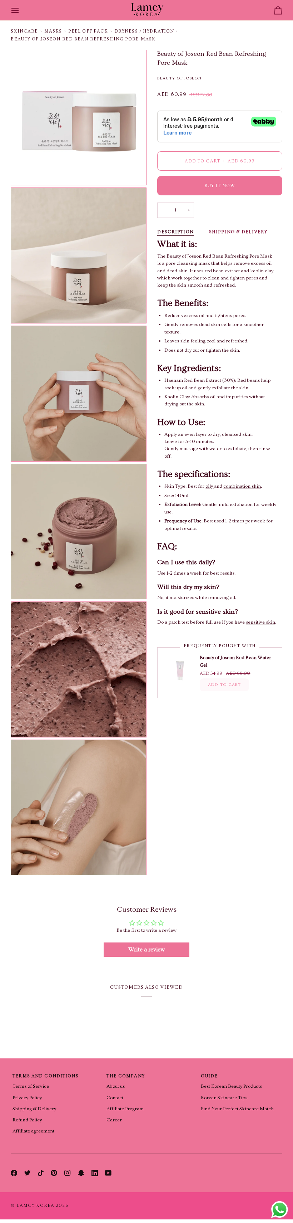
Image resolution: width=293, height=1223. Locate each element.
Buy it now (219, 185)
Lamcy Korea (35, 1205)
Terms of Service (31, 1086)
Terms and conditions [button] (46, 1075)
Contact (114, 1098)
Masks (53, 31)
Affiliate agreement (33, 1131)
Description (175, 231)
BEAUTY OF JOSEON (179, 78)
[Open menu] (21, 10)
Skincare (24, 31)
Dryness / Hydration (144, 31)
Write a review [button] (146, 949)
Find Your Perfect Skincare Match (237, 1109)
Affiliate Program (125, 1109)
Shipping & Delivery (238, 231)
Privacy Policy (27, 1098)
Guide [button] (209, 1075)
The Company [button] (125, 1075)
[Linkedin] (94, 1173)
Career (114, 1120)
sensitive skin (260, 622)
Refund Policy (27, 1120)
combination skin (242, 486)
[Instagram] (67, 1173)
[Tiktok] (41, 1173)
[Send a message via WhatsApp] (279, 1209)
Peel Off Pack (88, 31)
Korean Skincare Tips (224, 1098)
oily (209, 486)
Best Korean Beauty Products (231, 1086)
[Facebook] (14, 1173)
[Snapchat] (81, 1173)
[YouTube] (108, 1173)
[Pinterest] (54, 1173)
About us (115, 1086)
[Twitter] (27, 1173)
